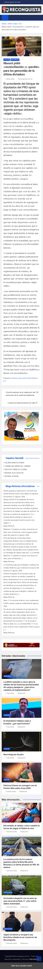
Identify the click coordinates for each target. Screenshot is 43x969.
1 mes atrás (10, 693)
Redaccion (21, 693)
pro (4, 381)
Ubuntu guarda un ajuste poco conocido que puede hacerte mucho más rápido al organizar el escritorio (20, 494)
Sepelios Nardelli (14, 458)
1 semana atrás (11, 832)
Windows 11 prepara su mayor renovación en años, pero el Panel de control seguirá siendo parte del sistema (20, 532)
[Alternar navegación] (11, 17)
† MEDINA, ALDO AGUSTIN (13, 473)
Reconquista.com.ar (25, 79)
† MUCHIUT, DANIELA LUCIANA (15, 469)
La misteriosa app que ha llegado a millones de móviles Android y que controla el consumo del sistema (21, 568)
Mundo (6, 820)
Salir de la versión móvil (21, 966)
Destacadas (8, 853)
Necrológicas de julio (13, 754)
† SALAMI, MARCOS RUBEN (13, 463)
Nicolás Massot (32, 378)
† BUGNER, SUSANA (10, 476)
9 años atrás (10, 79)
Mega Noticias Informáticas (20, 486)
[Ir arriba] (39, 958)
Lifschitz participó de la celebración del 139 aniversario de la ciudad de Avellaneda (22, 393)
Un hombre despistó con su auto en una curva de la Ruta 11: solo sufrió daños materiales (20, 901)
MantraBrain (34, 959)
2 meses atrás (11, 791)
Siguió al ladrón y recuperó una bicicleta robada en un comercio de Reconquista (20, 937)
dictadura (14, 378)
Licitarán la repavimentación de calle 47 (22, 403)
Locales (6, 59)
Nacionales (15, 59)
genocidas (22, 378)
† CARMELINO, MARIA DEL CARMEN (17, 466)
